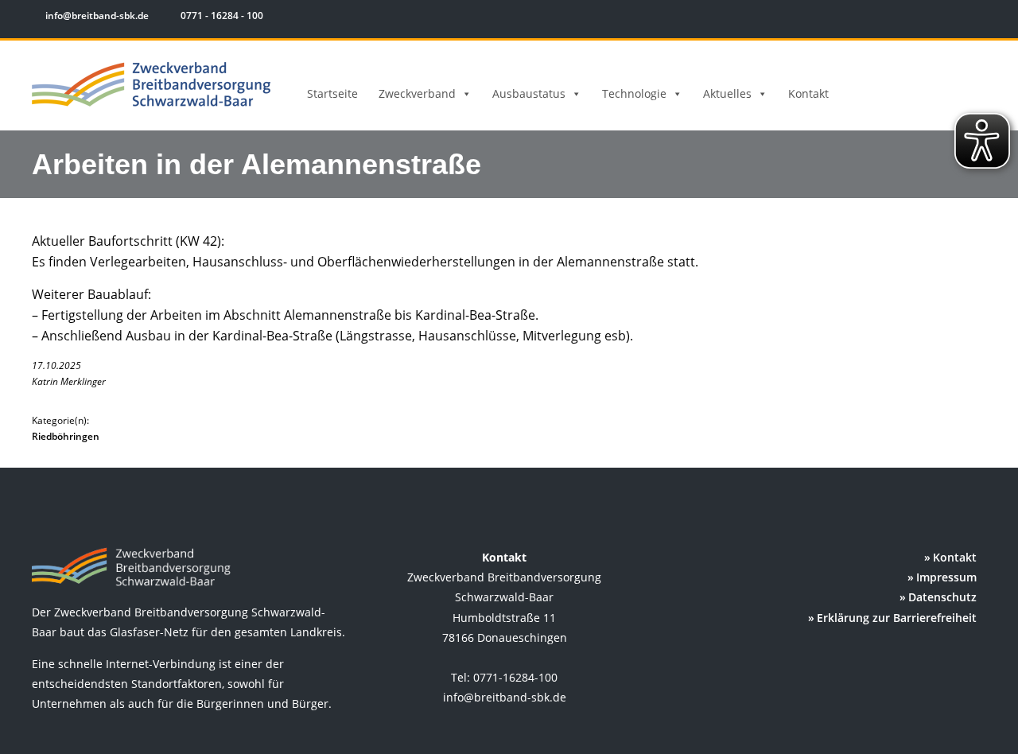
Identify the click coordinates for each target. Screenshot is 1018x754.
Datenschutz (942, 596)
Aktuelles (727, 93)
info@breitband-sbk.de (97, 15)
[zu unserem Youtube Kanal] (976, 18)
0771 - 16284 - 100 (220, 15)
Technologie (634, 93)
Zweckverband (417, 93)
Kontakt (808, 93)
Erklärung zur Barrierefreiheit (897, 617)
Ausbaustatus (528, 93)
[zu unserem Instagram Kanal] (954, 18)
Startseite (332, 93)
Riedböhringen (65, 436)
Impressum (946, 577)
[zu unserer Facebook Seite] (930, 18)
